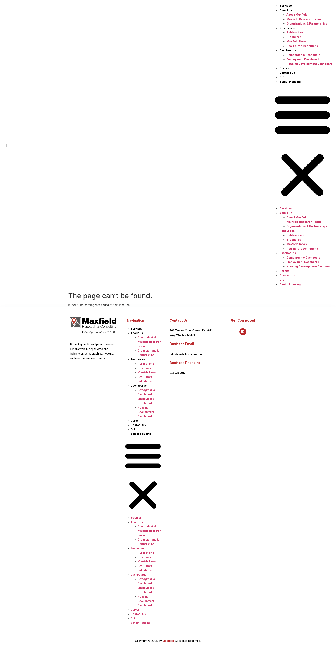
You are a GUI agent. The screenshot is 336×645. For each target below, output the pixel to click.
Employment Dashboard (302, 59)
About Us (285, 10)
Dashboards (287, 50)
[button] (302, 145)
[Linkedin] (242, 331)
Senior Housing (290, 81)
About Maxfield (296, 14)
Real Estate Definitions (302, 46)
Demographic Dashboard (303, 55)
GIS (281, 77)
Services (285, 5)
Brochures (293, 37)
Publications (295, 32)
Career (284, 68)
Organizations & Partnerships (306, 23)
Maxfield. (168, 641)
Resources (287, 28)
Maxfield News (296, 41)
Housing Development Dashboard (309, 64)
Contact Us (287, 72)
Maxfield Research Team (303, 19)
